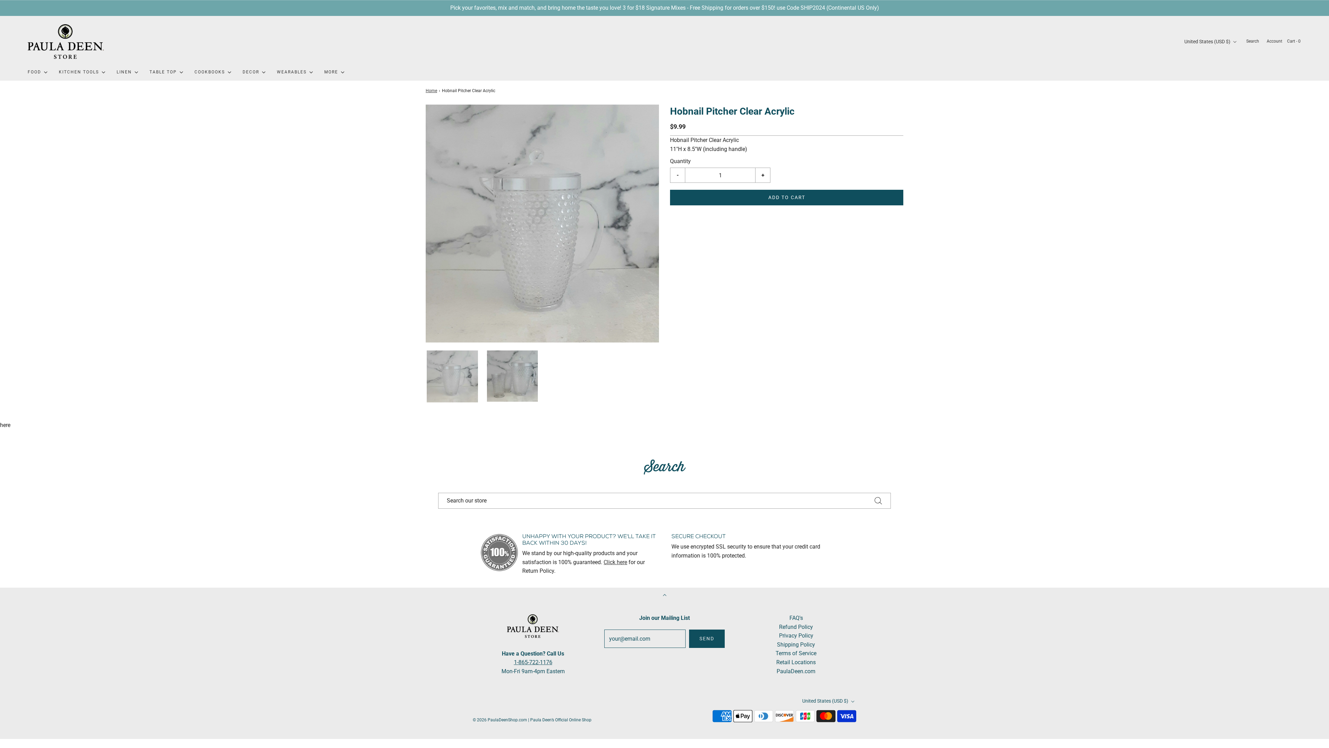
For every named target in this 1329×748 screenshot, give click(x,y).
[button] (452, 376)
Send (706, 638)
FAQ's (796, 618)
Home (431, 90)
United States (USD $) (1207, 41)
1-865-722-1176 (533, 662)
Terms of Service (796, 653)
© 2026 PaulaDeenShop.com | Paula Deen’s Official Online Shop (532, 720)
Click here (615, 562)
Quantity (680, 161)
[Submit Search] (878, 500)
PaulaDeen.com (796, 671)
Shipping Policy (796, 644)
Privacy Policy (796, 635)
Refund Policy (796, 627)
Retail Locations (796, 662)
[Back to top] (665, 596)
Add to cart (786, 197)
